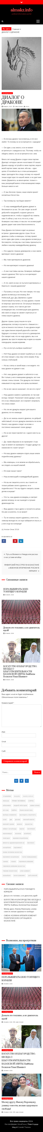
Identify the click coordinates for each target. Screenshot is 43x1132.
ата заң (5, 810)
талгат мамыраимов (29, 857)
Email (4, 741)
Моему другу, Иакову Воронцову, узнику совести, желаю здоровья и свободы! (19, 1105)
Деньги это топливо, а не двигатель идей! (21, 629)
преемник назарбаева (11, 857)
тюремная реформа (26, 861)
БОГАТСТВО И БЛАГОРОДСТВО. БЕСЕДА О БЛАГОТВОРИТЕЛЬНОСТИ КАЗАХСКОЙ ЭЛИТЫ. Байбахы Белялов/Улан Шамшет (20, 671)
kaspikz (17, 796)
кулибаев (27, 833)
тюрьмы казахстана (10, 871)
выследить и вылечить (28, 815)
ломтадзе (6, 838)
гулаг (5, 819)
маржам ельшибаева (20, 838)
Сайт (4, 751)
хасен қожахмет (19, 875)
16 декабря (7, 796)
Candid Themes (24, 1127)
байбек (14, 810)
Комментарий (8, 703)
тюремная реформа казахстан (14, 866)
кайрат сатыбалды (10, 829)
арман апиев (34, 805)
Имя (3, 732)
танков (5, 861)
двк (11, 819)
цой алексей (32, 875)
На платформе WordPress (16, 1124)
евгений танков (8, 824)
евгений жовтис (29, 819)
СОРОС (31, 801)
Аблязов (6, 801)
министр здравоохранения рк (13, 843)
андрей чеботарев (20, 805)
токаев (13, 861)
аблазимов (7, 805)
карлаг (22, 829)
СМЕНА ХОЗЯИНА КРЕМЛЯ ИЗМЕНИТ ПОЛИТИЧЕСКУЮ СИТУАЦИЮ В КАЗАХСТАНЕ (20, 918)
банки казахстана (26, 810)
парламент (18, 847)
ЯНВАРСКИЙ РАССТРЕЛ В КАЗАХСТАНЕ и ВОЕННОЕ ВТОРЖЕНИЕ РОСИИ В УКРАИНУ (21, 568)
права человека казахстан (12, 852)
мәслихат (30, 843)
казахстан (29, 824)
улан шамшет (25, 871)
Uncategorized (7, 93)
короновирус (7, 833)
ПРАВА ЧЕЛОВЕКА (18, 801)
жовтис (19, 824)
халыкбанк (7, 875)
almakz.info (22, 10)
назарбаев (7, 847)
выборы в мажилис (10, 815)
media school (28, 796)
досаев (17, 819)
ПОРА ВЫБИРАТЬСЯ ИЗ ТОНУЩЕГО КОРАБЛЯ (15, 590)
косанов (18, 833)
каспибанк (31, 829)
